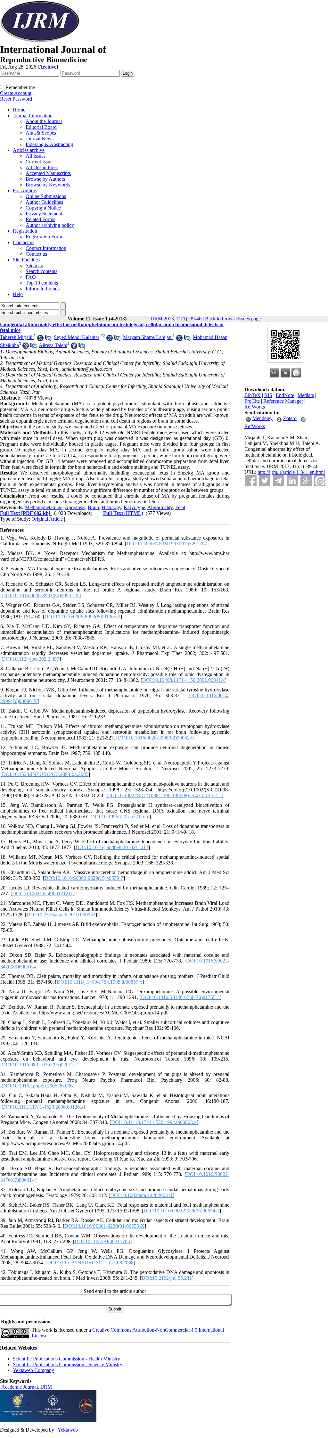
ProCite (252, 401)
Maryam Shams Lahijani (148, 337)
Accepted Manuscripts (48, 173)
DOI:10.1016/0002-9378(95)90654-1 (181, 1210)
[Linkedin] (292, 480)
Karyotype (134, 507)
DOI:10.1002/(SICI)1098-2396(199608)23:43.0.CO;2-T (164, 795)
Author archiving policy (50, 225)
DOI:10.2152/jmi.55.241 (167, 1278)
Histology (111, 507)
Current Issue (39, 161)
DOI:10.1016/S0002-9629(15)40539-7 (84, 878)
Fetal (180, 507)
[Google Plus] (306, 480)
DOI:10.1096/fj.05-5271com (120, 816)
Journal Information (33, 115)
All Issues (35, 156)
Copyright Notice (43, 208)
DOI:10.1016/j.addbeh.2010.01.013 (112, 847)
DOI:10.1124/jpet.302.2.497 (30, 659)
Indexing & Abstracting (49, 144)
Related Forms (40, 219)
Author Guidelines (44, 202)
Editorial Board (41, 127)
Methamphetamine (43, 507)
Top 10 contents (42, 282)
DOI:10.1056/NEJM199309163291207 (167, 543)
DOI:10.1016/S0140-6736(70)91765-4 (180, 997)
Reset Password (16, 99)
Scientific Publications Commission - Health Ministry (66, 1358)
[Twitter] (264, 480)
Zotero (290, 418)
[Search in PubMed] (48, 339)
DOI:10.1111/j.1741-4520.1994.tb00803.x (154, 1122)
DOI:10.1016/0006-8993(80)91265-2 (82, 616)
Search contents (41, 271)
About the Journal (44, 121)
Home (19, 109)
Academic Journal (19, 1387)
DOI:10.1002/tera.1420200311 (141, 1195)
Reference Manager (283, 401)
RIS (268, 395)
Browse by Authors (45, 179)
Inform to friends (43, 288)
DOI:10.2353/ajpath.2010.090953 (61, 914)
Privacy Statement (44, 213)
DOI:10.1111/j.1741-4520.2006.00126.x (43, 1107)
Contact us (23, 242)
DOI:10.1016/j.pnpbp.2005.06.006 (37, 1085)
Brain (93, 507)
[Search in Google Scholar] (40, 339)
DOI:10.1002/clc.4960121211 (42, 893)
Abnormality (160, 507)
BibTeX (252, 395)
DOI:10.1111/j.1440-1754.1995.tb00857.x (99, 982)
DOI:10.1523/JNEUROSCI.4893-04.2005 (45, 774)
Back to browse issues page (233, 318)
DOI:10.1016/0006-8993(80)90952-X (40, 595)
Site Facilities (26, 259)
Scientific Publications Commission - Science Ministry (67, 1364)
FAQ (31, 277)
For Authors (25, 190)
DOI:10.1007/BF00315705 (102, 1241)
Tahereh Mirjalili (17, 337)
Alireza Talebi (53, 345)
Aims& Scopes (41, 133)
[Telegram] (278, 480)
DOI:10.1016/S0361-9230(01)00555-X (104, 1226)
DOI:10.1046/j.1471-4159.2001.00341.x (183, 680)
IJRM (46, 1387)
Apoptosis (75, 507)
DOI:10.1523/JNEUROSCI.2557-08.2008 (90, 1262)
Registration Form (44, 236)
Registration (25, 231)
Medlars (306, 395)
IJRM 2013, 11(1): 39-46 (176, 318)
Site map (34, 265)
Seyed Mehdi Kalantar (76, 337)
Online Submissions (46, 196)
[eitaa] (319, 480)
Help (18, 294)
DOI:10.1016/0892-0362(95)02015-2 (40, 1064)
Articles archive (29, 150)
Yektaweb (68, 1430)
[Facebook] (251, 480)
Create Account (15, 93)
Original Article (47, 519)
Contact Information (46, 248)
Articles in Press (42, 167)
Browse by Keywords (48, 184)
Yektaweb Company (33, 1370)
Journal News (39, 138)
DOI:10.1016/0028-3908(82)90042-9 (156, 737)
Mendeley (262, 418)
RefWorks (254, 406)
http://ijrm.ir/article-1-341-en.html (291, 472)
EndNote (285, 395)
